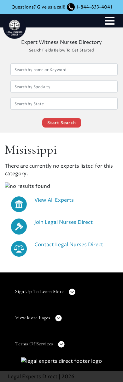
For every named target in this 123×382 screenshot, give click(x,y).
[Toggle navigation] (110, 21)
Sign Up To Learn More (40, 291)
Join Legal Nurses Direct (63, 222)
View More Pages (33, 317)
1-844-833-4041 (94, 7)
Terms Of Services (34, 344)
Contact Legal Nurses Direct (68, 244)
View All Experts (54, 200)
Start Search (61, 123)
